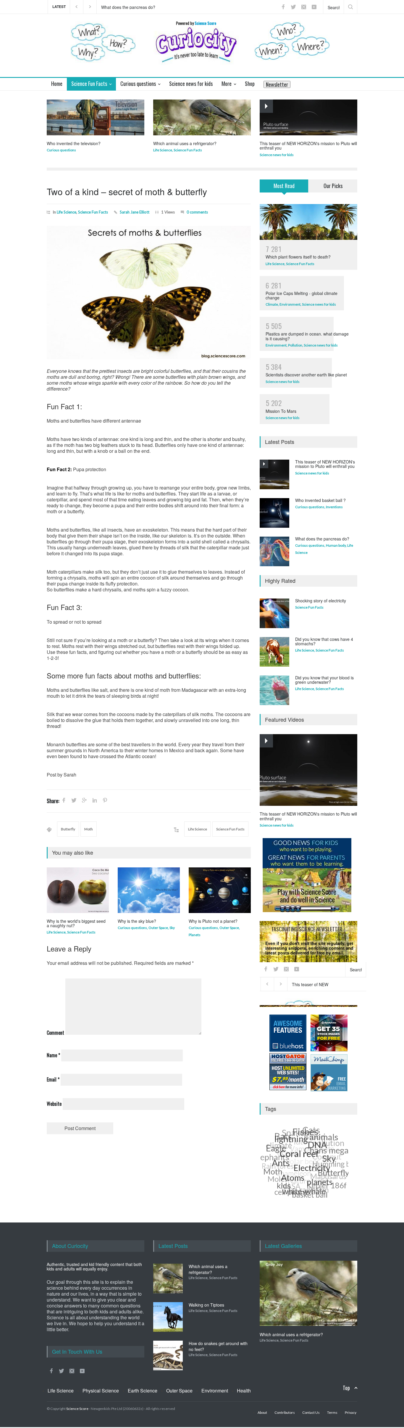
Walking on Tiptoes (206, 1305)
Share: (53, 801)
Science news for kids (277, 155)
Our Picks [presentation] (333, 186)
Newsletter (277, 84)
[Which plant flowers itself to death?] (308, 222)
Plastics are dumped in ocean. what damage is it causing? (307, 336)
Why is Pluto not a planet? (213, 921)
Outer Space (158, 927)
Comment (55, 1033)
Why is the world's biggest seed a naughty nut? (76, 923)
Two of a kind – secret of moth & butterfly (127, 191)
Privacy (323, 1002)
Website (54, 1104)
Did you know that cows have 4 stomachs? (324, 641)
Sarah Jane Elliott (134, 212)
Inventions (334, 507)
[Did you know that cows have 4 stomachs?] (274, 652)
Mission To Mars (281, 411)
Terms (332, 1412)
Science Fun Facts (188, 150)
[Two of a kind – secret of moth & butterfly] (149, 292)
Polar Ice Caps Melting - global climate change (301, 295)
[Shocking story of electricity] (274, 613)
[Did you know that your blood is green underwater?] (274, 690)
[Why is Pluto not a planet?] (220, 890)
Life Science (162, 150)
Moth (88, 829)
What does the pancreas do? (322, 539)
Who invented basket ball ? (320, 500)
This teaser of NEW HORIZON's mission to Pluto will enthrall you (157, 6)
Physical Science (101, 1390)
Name (53, 1055)
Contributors (284, 1412)
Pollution (295, 345)
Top (346, 1388)
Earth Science (142, 1390)
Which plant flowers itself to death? (298, 257)
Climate (272, 304)
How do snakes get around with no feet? (218, 1346)
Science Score (77, 1408)
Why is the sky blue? (137, 921)
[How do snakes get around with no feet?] (168, 1355)
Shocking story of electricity (320, 601)
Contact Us (311, 1412)
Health (244, 1390)
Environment (289, 304)
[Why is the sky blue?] (149, 890)
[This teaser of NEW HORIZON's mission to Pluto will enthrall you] (308, 117)
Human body (336, 545)
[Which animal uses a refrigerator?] (202, 117)
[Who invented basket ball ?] (274, 513)
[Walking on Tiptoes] (168, 1317)
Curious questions (61, 150)
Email (53, 1079)
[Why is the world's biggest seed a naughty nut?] (78, 890)
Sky (172, 927)
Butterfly (68, 829)
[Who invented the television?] (95, 117)
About (262, 1412)
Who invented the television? (74, 143)
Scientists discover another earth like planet (306, 375)
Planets (195, 935)
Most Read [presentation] (284, 186)
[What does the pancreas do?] (274, 551)
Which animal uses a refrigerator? (184, 143)
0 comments (197, 212)
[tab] (284, 189)
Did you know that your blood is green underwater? (324, 680)
